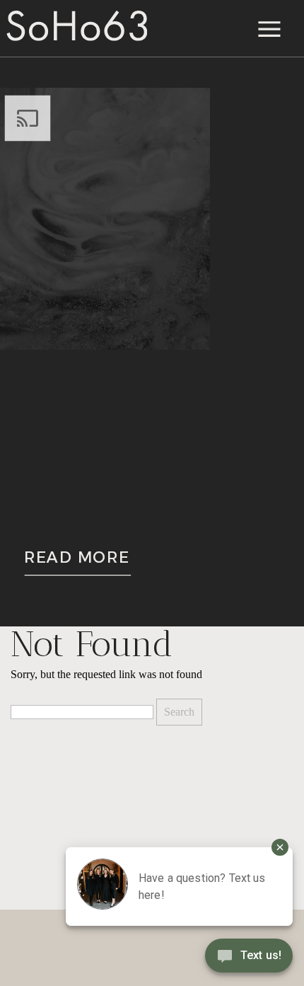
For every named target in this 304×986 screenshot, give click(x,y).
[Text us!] (249, 958)
